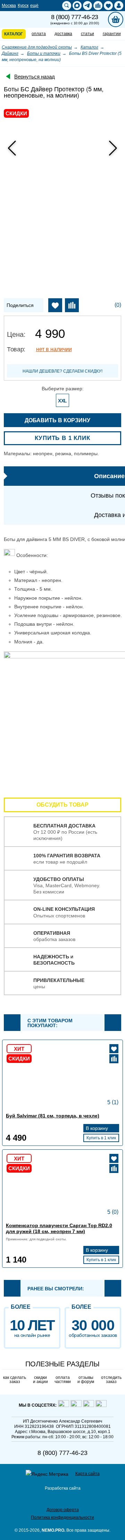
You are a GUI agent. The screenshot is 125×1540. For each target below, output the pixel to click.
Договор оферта (63, 1509)
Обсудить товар (62, 805)
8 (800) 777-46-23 (74, 19)
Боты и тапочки (43, 53)
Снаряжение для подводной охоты (37, 47)
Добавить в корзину (58, 420)
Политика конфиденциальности (62, 1517)
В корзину (97, 1128)
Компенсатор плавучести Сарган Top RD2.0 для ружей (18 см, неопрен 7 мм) (59, 1228)
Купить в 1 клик (62, 438)
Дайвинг (10, 53)
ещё (34, 5)
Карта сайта (87, 1473)
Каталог (89, 47)
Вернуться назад (34, 77)
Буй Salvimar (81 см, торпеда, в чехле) (52, 1115)
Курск (23, 5)
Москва (9, 5)
